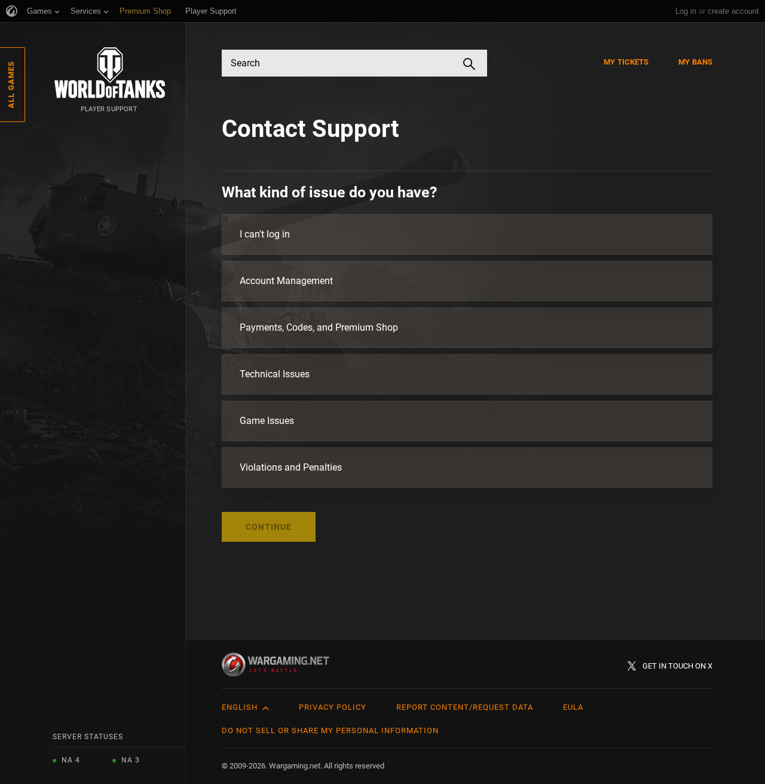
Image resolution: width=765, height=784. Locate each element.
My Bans (695, 61)
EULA (573, 707)
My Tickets (626, 61)
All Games (11, 84)
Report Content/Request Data (464, 707)
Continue (269, 527)
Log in (685, 11)
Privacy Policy (332, 707)
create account (733, 11)
